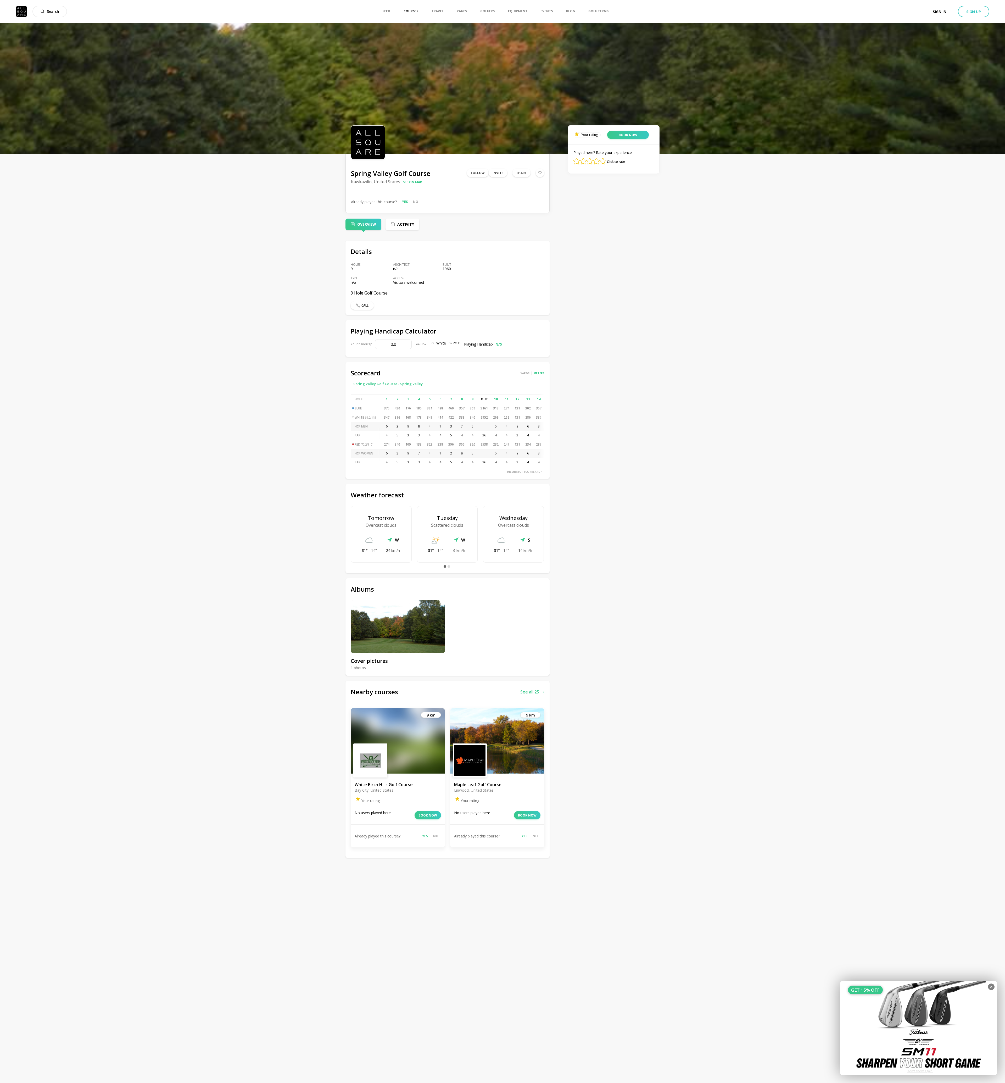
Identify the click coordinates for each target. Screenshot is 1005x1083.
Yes (405, 201)
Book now (427, 815)
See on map (412, 182)
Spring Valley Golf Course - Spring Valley (388, 383)
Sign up (973, 11)
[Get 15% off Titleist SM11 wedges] (918, 1028)
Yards (525, 373)
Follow (478, 173)
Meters (539, 373)
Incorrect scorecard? (524, 472)
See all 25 (529, 692)
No (415, 201)
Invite (498, 173)
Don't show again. (920, 1071)
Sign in (939, 11)
